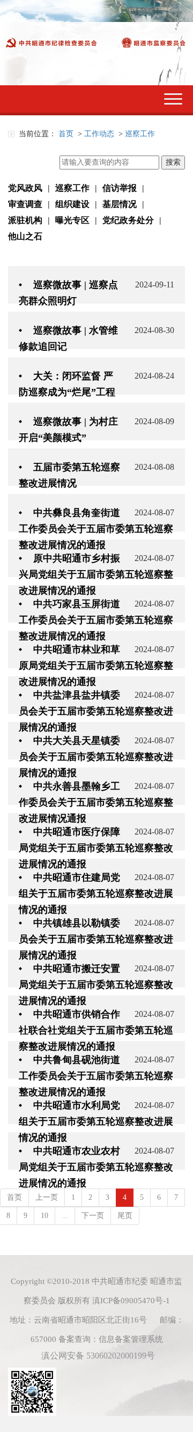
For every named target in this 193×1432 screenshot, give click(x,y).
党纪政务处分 (128, 220)
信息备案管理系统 (131, 1339)
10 (44, 1216)
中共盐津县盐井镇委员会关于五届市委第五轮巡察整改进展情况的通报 (96, 711)
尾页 (124, 1216)
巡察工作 (140, 134)
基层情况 (119, 204)
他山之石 (25, 236)
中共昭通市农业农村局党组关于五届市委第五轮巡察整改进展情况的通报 (96, 1167)
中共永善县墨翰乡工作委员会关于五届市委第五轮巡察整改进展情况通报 (96, 802)
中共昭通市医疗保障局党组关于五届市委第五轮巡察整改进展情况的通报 (96, 847)
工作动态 (99, 134)
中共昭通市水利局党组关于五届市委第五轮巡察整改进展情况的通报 (96, 1121)
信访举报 (119, 188)
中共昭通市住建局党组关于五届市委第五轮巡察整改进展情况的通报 (96, 893)
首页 (65, 134)
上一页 (46, 1197)
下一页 (92, 1216)
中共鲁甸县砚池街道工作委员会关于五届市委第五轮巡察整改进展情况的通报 (96, 1075)
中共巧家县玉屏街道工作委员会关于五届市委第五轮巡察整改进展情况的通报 (96, 620)
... (65, 1216)
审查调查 (25, 204)
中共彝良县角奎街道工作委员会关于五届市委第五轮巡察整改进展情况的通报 (96, 528)
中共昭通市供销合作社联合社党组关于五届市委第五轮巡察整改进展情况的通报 (96, 1030)
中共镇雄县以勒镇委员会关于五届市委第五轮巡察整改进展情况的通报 (96, 939)
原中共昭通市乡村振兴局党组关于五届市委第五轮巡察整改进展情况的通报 (96, 574)
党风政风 (25, 188)
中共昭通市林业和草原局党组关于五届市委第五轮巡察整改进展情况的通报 (96, 665)
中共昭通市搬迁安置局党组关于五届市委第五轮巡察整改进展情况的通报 (96, 984)
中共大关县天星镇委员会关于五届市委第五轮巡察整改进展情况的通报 (96, 756)
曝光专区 (72, 220)
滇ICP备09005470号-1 (131, 1300)
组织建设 (72, 204)
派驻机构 (25, 220)
